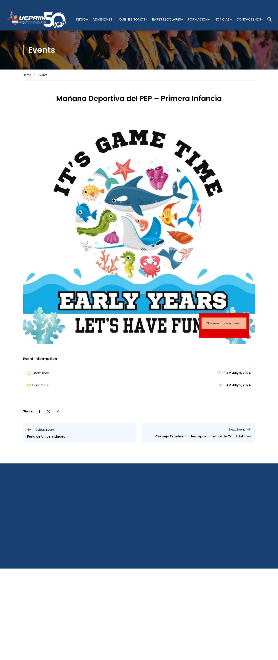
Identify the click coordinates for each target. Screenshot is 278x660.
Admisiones (102, 19)
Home (27, 75)
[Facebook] (39, 411)
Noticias (222, 19)
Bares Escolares (166, 19)
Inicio (81, 19)
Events (42, 75)
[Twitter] (49, 411)
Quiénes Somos (132, 19)
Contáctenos (248, 19)
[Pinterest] (58, 411)
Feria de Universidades (46, 436)
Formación (198, 19)
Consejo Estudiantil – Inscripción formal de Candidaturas (203, 436)
